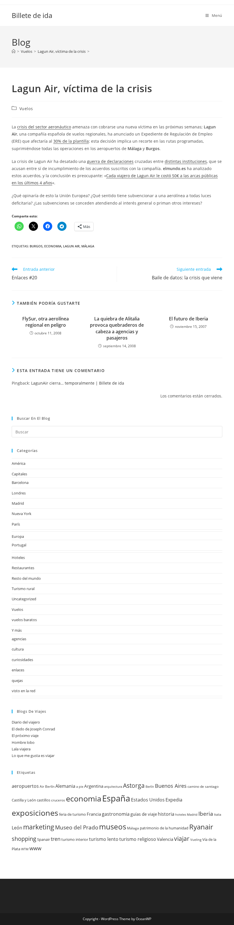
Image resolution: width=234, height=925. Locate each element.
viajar (181, 838)
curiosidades (22, 659)
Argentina (93, 786)
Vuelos (26, 108)
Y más (17, 630)
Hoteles (18, 557)
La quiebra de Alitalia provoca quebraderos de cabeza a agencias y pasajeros (117, 328)
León (17, 827)
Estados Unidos (148, 800)
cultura (18, 649)
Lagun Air (71, 246)
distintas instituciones (186, 161)
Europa (18, 536)
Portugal (19, 545)
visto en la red (23, 690)
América (18, 463)
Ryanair (201, 826)
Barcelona (20, 482)
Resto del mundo (26, 578)
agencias (19, 638)
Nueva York (21, 513)
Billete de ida (32, 15)
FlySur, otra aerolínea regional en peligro (45, 322)
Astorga (134, 785)
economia (52, 246)
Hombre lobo (23, 742)
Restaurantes (23, 567)
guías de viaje (143, 814)
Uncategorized (24, 598)
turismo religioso (137, 839)
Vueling (195, 840)
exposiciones (35, 812)
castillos (43, 800)
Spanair (43, 839)
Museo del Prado (76, 827)
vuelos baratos (24, 619)
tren (55, 838)
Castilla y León (24, 800)
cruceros (58, 800)
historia (166, 814)
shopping (24, 839)
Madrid (18, 503)
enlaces (18, 669)
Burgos (36, 246)
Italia (217, 815)
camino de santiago (203, 786)
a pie (79, 787)
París (16, 524)
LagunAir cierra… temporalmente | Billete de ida (77, 383)
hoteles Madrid (186, 815)
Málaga (87, 246)
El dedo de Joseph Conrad (33, 729)
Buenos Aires (171, 785)
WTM (25, 849)
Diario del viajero (26, 722)
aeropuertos (25, 786)
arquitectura (113, 787)
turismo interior (74, 839)
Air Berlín (47, 786)
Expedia (174, 799)
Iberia (205, 813)
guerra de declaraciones (110, 161)
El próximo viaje (25, 735)
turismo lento (103, 839)
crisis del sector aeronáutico (44, 127)
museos (112, 826)
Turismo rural (23, 588)
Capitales (19, 473)
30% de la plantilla (71, 141)
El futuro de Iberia (188, 319)
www (35, 848)
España (116, 798)
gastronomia (116, 814)
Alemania (65, 786)
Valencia (165, 839)
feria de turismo (72, 814)
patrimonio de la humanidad (164, 828)
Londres (19, 493)
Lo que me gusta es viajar (33, 755)
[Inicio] (13, 51)
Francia (94, 814)
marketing (38, 827)
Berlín (150, 787)
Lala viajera (21, 749)
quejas (17, 680)
